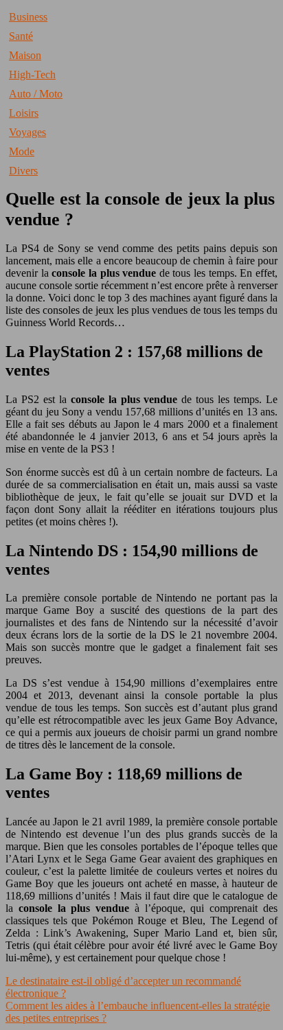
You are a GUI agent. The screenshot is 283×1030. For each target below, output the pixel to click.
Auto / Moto (36, 94)
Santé (21, 36)
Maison (25, 55)
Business (28, 17)
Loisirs (23, 113)
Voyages (27, 132)
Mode (21, 151)
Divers (23, 170)
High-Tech (32, 74)
